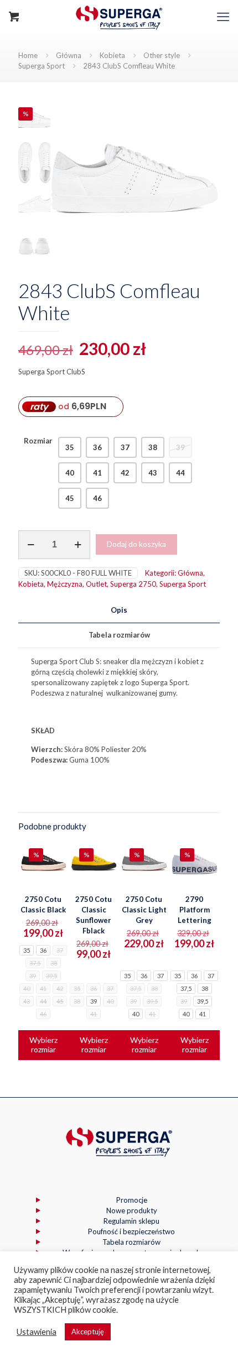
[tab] (119, 610)
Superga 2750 (133, 584)
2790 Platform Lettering (194, 910)
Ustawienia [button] (36, 1332)
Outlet (96, 584)
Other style (161, 55)
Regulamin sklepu (131, 1221)
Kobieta (112, 55)
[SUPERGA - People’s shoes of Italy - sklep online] (119, 16)
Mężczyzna (64, 584)
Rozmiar (38, 440)
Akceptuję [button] (87, 1331)
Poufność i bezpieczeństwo (131, 1231)
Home (28, 55)
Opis (119, 610)
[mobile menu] (223, 16)
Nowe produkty (131, 1210)
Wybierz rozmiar (43, 1044)
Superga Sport (41, 65)
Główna (68, 55)
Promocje (131, 1200)
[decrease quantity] (30, 544)
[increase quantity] (77, 544)
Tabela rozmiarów (119, 634)
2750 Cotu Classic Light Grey (144, 910)
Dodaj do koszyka (136, 544)
